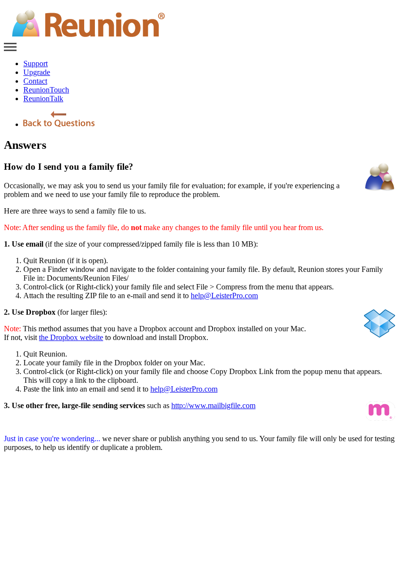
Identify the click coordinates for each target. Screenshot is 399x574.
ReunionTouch (46, 90)
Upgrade (36, 72)
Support (35, 63)
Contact (35, 81)
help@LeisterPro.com (224, 295)
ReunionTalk (43, 98)
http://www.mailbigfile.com (213, 405)
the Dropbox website (71, 337)
